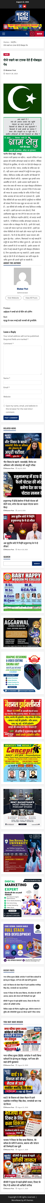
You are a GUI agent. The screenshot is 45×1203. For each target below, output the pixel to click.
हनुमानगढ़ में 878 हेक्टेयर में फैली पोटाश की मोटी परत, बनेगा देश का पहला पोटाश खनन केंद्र (20, 504)
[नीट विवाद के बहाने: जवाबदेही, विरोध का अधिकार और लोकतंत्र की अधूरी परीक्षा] (22, 445)
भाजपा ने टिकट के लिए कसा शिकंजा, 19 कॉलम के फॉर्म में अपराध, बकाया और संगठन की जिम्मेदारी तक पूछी (21, 1143)
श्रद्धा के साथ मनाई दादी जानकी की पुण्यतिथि (19, 318)
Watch (39, 33)
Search (6, 556)
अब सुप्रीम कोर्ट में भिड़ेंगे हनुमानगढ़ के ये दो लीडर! (20, 544)
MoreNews (16, 1200)
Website (6, 396)
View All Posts (31, 298)
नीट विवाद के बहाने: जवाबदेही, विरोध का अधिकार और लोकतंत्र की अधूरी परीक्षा (19, 463)
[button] (3, 33)
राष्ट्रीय (6, 54)
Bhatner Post (11, 70)
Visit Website (13, 298)
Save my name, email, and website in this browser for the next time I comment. (22, 409)
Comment (8, 343)
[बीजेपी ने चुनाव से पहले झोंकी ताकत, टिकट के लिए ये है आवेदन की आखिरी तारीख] (22, 1166)
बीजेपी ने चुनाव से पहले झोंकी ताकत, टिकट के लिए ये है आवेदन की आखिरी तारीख (22, 1183)
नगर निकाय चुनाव (10, 1049)
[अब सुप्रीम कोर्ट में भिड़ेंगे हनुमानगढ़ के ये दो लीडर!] (22, 527)
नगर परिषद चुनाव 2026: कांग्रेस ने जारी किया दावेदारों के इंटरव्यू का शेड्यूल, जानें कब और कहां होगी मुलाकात (22, 1059)
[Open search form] (27, 34)
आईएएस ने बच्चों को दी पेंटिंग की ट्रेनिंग (17, 309)
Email (6, 387)
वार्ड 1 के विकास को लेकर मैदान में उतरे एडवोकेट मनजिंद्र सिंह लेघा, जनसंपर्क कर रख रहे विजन (22, 1101)
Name (6, 378)
